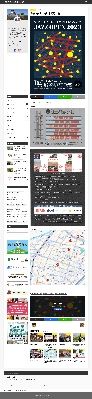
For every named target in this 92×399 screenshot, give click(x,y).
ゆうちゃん (10, 197)
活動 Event (33, 9)
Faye (9, 192)
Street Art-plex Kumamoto (61, 293)
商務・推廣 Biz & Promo (13, 100)
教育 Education (11, 108)
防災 (20, 221)
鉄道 (16, 221)
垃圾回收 (19, 204)
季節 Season (10, 104)
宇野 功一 (14, 207)
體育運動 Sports (11, 137)
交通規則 (16, 199)
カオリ (16, 197)
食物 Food (10, 133)
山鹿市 (20, 207)
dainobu (24, 190)
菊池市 (19, 216)
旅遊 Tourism (10, 116)
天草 (9, 207)
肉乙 (15, 216)
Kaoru (14, 192)
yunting (19, 194)
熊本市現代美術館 (11, 211)
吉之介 (16, 202)
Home (53, 2)
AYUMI (9, 190)
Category (58, 2)
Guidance (64, 2)
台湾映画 (22, 199)
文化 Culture (10, 112)
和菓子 (22, 202)
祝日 (14, 214)
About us (70, 2)
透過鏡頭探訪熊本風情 (16, 219)
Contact (76, 2)
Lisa (9, 194)
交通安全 (22, 197)
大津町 (24, 204)
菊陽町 (25, 216)
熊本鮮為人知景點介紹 (22, 211)
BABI (41, 293)
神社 (19, 214)
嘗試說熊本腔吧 (11, 204)
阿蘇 (25, 221)
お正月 (25, 194)
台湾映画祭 (10, 202)
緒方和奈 (24, 214)
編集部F (9, 216)
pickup (14, 194)
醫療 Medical (10, 129)
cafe (19, 190)
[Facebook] (58, 309)
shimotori (52, 293)
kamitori (45, 293)
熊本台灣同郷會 (11, 209)
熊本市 (18, 209)
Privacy (81, 2)
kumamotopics (21, 192)
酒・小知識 (10, 221)
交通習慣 (10, 199)
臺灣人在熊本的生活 (43, 395)
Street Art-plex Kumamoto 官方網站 (40, 103)
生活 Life (9, 125)
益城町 (9, 214)
